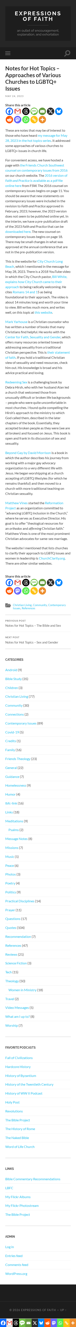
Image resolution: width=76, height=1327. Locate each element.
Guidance (12, 777)
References (28, 608)
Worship (11, 1025)
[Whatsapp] (26, 119)
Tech (8, 972)
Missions (11, 848)
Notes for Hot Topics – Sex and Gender (31, 640)
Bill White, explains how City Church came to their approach (36, 282)
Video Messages (17, 1007)
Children (11, 688)
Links (9, 812)
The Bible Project (17, 1120)
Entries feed (14, 1256)
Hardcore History (18, 1067)
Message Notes (16, 839)
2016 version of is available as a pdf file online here (36, 180)
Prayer (10, 910)
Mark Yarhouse (16, 322)
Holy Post (12, 1102)
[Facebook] (9, 111)
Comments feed (16, 1265)
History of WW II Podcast (23, 1093)
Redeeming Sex (16, 382)
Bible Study (13, 679)
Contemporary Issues (21, 723)
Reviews (11, 954)
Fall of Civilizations (19, 1058)
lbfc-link (11, 803)
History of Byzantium (20, 1076)
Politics (10, 892)
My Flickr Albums (18, 1197)
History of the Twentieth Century (29, 1084)
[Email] (42, 111)
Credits (10, 741)
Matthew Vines (16, 503)
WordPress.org (16, 1273)
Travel (9, 999)
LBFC (9, 1188)
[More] (42, 119)
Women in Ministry (22, 990)
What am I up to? (17, 1016)
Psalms (13, 830)
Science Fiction (16, 963)
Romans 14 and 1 (25, 292)
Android (11, 670)
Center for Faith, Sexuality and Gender (33, 337)
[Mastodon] (17, 119)
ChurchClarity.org (52, 558)
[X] (50, 111)
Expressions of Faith (38, 16)
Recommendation (18, 936)
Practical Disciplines (19, 901)
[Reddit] (9, 119)
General (11, 768)
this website (43, 312)
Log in (9, 1247)
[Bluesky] (58, 111)
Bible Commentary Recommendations (32, 1179)
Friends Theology (17, 759)
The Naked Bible (17, 1138)
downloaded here (18, 231)
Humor (10, 794)
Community (40, 605)
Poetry (10, 883)
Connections (14, 714)
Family (10, 750)
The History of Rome (20, 1129)
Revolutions (14, 1111)
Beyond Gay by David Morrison (28, 453)
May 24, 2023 (14, 96)
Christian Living (22, 605)
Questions (12, 919)
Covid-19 (12, 732)
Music (9, 856)
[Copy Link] (34, 119)
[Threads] (26, 111)
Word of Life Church (20, 1147)
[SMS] (34, 111)
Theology (12, 981)
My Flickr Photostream (22, 1205)
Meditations (14, 821)
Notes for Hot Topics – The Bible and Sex (33, 623)
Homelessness (15, 785)
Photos (10, 874)
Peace (9, 865)
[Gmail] (17, 111)
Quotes (10, 927)
